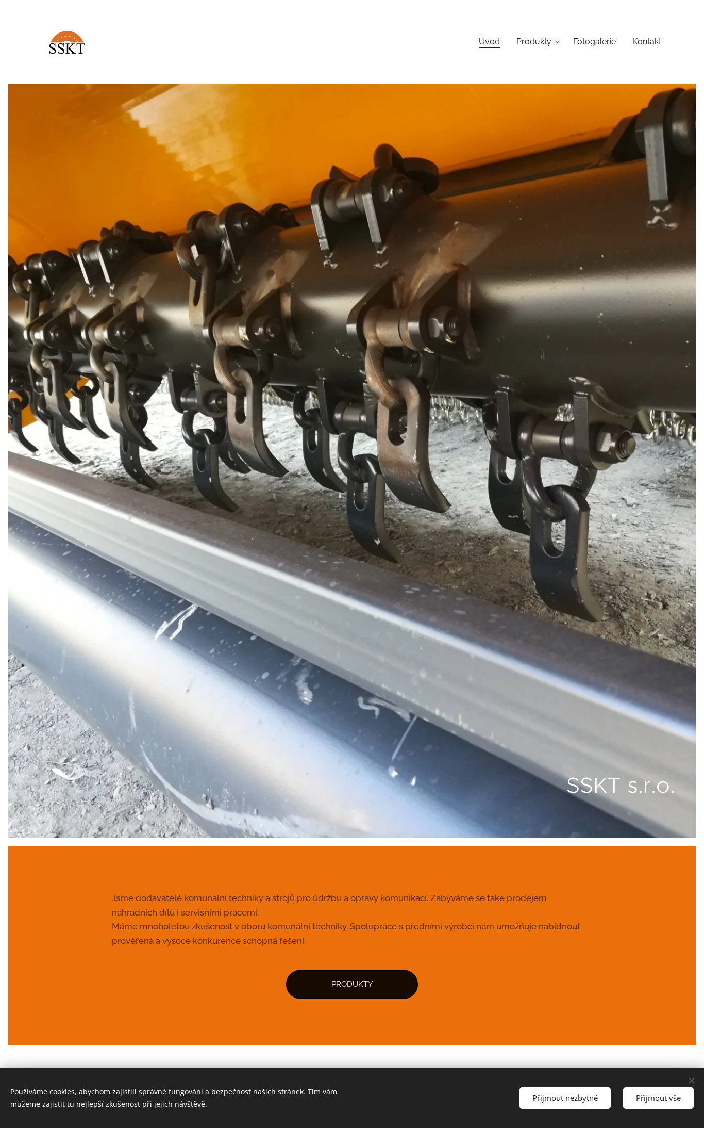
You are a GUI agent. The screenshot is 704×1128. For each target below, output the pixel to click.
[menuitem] (492, 42)
